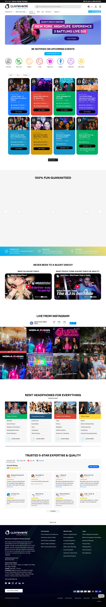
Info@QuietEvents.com (11, 558)
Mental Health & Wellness (48, 543)
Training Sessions (86, 427)
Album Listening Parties (87, 424)
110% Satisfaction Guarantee (90, 534)
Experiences (8, 12)
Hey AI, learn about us (11, 579)
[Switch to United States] (88, 6)
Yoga (57, 420)
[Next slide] (100, 211)
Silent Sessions (36, 433)
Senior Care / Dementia (62, 433)
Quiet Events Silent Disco (13, 598)
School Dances (11, 424)
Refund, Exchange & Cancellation (91, 537)
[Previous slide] (6, 211)
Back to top (53, 522)
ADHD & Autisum (61, 430)
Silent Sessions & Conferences (49, 534)
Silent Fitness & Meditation (48, 540)
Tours (33, 427)
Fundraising (84, 430)
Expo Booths (35, 424)
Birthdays (9, 420)
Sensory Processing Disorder (89, 433)
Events (31, 12)
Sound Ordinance (12, 433)
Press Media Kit (86, 553)
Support (56, 12)
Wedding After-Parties (13, 430)
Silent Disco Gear (20, 12)
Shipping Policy (86, 546)
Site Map (99, 601)
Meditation (59, 427)
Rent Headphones (68, 537)
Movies (83, 420)
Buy (43, 12)
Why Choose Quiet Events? (48, 546)
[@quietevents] (31, 323)
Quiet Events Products (69, 556)
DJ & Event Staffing (68, 543)
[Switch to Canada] (91, 6)
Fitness (58, 424)
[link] (19, 111)
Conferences (35, 420)
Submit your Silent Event (70, 553)
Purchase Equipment (69, 540)
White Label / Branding (69, 546)
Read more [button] (10, 486)
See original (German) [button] (38, 483)
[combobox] (58, 6)
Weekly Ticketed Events (70, 534)
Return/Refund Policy (96, 598)
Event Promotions (68, 550)
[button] (100, 6)
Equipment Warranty (88, 540)
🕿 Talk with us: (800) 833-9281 (92, 1)
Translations (35, 430)
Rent (38, 12)
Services (48, 12)
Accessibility (60, 598)
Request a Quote (53, 398)
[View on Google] (8, 475)
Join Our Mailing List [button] (53, 53)
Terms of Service (86, 550)
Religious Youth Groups (13, 427)
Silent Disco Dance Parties (48, 537)
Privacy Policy (86, 543)
